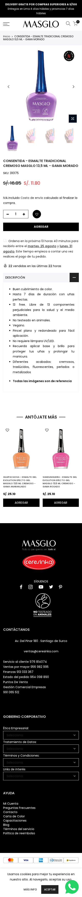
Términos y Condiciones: (21, 755)
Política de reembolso (19, 833)
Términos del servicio (18, 829)
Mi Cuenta (10, 803)
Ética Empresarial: (16, 728)
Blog (6, 825)
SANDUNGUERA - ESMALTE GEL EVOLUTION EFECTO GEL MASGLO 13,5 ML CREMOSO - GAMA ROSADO (60, 482)
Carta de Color (14, 816)
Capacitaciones (14, 820)
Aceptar (50, 889)
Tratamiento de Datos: (20, 742)
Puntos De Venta (15, 682)
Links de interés (14, 769)
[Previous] (8, 86)
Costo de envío (32, 197)
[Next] (73, 86)
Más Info (30, 889)
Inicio (6, 36)
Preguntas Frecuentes (19, 808)
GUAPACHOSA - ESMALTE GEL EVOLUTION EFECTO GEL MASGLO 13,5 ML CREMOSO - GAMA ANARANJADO (20, 482)
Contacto (10, 812)
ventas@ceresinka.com (41, 651)
